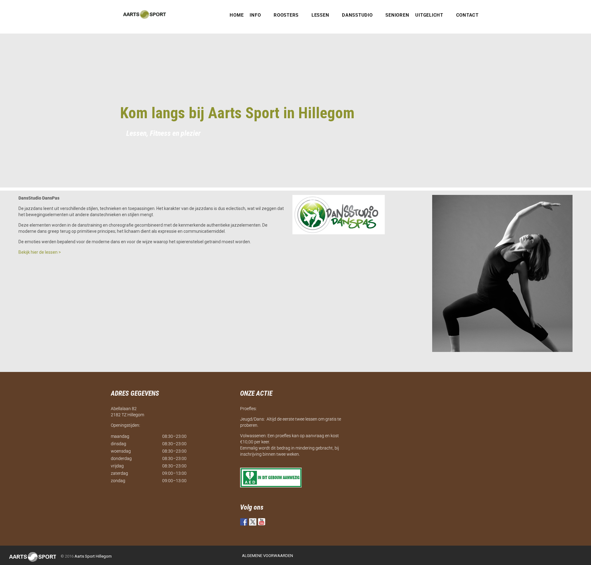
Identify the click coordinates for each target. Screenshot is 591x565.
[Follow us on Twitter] (252, 522)
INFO (255, 15)
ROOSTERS (286, 15)
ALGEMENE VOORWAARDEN (267, 555)
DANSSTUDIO (357, 15)
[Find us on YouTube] (261, 522)
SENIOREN (397, 15)
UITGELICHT (429, 15)
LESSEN (320, 15)
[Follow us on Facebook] (243, 522)
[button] (259, 15)
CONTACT (467, 15)
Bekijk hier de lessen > (39, 252)
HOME (236, 15)
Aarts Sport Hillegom (93, 556)
